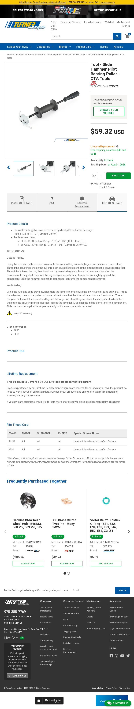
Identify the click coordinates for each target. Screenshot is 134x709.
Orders (90, 617)
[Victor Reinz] (109, 550)
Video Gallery (46, 640)
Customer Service (70, 22)
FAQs (65, 619)
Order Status (42, 2)
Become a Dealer (48, 655)
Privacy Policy (111, 688)
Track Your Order (71, 607)
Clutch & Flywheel (34, 54)
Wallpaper (45, 634)
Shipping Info (69, 631)
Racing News (46, 617)
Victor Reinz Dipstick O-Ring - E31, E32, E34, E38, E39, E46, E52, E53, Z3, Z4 (105, 525)
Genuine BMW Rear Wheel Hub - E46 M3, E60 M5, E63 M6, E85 (27, 523)
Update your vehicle (109, 111)
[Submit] (117, 36)
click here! (114, 401)
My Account (123, 22)
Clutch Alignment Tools (57, 54)
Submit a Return (71, 613)
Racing (104, 46)
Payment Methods (72, 637)
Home (10, 54)
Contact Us (45, 622)
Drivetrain (19, 54)
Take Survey (19, 676)
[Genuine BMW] (33, 550)
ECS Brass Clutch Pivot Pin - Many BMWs (63, 523)
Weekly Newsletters (119, 634)
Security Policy (97, 688)
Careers (44, 628)
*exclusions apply (107, 2)
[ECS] (69, 550)
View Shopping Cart (96, 628)
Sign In (126, 25)
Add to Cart (118, 175)
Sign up (122, 590)
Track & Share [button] (107, 187)
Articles (118, 46)
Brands (63, 46)
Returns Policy (70, 625)
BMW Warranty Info (119, 622)
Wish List (109, 22)
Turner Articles (117, 640)
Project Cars (84, 46)
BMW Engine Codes (119, 617)
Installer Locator (93, 22)
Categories (44, 46)
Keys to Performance (120, 628)
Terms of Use (125, 688)
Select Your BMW (18, 46)
